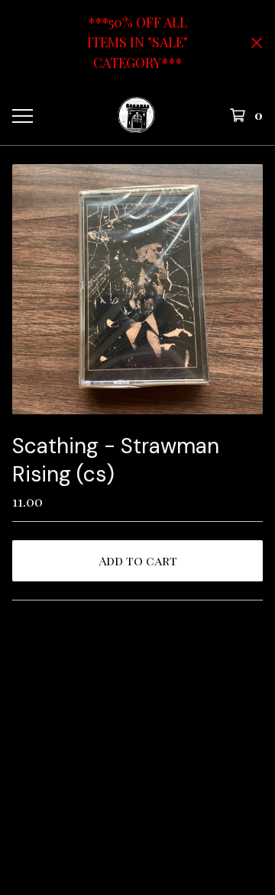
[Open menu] (21, 115)
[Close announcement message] (256, 43)
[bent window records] (136, 115)
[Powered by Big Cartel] (137, 785)
